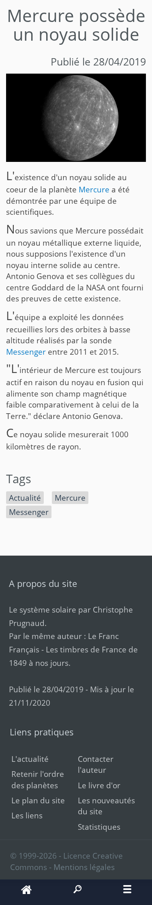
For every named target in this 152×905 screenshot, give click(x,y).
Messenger (26, 351)
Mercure (94, 189)
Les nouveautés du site (106, 806)
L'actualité (30, 758)
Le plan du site (38, 800)
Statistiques (99, 826)
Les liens (27, 815)
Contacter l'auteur (95, 764)
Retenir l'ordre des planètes (37, 779)
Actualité (25, 497)
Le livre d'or (99, 785)
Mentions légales (84, 866)
